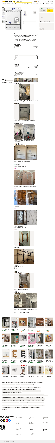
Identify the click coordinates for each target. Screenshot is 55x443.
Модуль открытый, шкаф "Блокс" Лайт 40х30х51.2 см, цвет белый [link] (14, 377)
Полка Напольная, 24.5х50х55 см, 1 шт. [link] (48, 345)
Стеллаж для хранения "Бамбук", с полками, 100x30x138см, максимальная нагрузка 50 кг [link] (49, 329)
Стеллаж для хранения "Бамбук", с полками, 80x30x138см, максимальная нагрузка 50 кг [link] (5, 345)
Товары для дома (18, 424)
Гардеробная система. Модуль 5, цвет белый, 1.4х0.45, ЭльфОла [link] (31, 377)
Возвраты (30, 422)
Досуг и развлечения (19, 417)
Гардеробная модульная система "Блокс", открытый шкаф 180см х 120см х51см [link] (31, 361)
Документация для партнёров (33, 433)
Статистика (3, 441)
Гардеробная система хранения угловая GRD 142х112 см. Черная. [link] (5, 377)
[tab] (4, 4)
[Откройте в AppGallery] (7, 421)
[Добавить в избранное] (8, 318)
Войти (52, 1)
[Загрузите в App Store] (1, 421)
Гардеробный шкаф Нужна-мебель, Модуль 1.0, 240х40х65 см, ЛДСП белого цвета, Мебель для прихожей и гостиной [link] (14, 345)
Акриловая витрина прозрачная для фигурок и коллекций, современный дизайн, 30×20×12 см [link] (5, 361)
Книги (17, 430)
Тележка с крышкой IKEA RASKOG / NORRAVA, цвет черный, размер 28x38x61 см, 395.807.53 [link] (23, 361)
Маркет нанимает (45, 422)
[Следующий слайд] (20, 18)
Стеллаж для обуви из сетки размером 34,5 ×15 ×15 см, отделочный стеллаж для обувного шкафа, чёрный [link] (23, 329)
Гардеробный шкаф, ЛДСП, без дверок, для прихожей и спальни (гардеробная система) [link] (31, 329)
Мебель (17, 418)
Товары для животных (19, 434)
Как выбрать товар (31, 417)
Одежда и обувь (18, 423)
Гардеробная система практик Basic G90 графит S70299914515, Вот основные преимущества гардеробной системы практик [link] (23, 377)
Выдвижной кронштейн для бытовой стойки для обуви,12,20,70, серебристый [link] (40, 329)
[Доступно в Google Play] (4, 421)
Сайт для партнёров (31, 434)
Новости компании (45, 417)
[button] (28, 12)
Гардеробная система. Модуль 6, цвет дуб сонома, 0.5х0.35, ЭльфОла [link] (40, 377)
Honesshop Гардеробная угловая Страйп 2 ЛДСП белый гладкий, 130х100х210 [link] (40, 361)
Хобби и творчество (18, 428)
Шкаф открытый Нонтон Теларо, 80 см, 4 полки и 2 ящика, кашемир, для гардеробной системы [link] (48, 361)
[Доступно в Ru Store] (9, 421)
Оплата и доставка (31, 418)
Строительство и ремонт (19, 435)
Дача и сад (17, 429)
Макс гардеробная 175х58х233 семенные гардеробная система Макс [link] (23, 345)
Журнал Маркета (31, 423)
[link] (3, 382)
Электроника (17, 422)
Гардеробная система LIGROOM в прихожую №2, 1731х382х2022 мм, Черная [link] (14, 329)
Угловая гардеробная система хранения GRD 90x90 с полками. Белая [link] (48, 377)
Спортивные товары (18, 433)
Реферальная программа (46, 418)
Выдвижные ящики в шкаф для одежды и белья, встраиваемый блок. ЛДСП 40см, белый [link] (31, 345)
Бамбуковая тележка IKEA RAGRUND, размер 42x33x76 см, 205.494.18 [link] (14, 361)
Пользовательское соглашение (10, 441)
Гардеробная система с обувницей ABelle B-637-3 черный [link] (5, 329)
